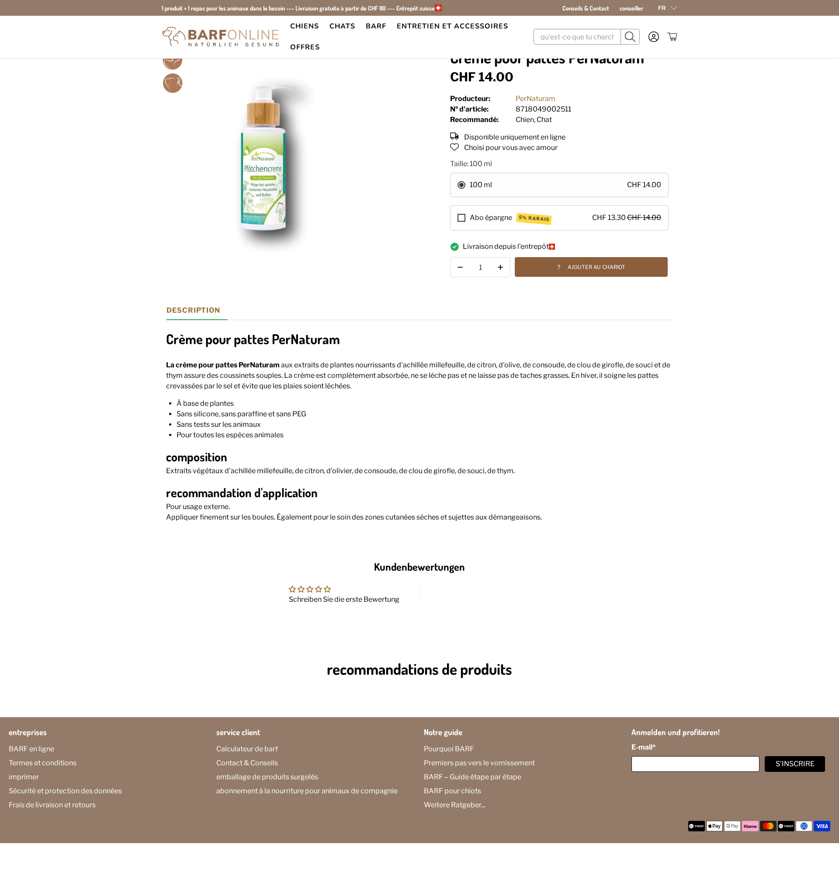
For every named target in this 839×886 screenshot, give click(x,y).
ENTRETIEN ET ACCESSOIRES (452, 26)
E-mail (643, 747)
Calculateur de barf (247, 749)
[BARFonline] (221, 37)
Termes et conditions (42, 763)
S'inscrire (795, 764)
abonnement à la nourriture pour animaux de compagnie (307, 791)
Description (193, 310)
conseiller (631, 8)
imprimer (24, 777)
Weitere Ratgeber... (454, 805)
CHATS (342, 26)
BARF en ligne (31, 749)
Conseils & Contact (585, 8)
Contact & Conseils (247, 763)
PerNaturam (535, 98)
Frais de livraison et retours (52, 805)
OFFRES (305, 47)
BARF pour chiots (452, 791)
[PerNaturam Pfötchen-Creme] (269, 157)
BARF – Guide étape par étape (472, 777)
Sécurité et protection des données (65, 791)
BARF (376, 26)
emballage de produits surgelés (267, 777)
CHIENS (304, 26)
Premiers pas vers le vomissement (479, 763)
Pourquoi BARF (449, 749)
